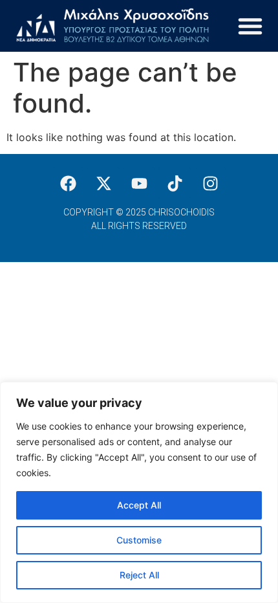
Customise (139, 539)
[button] (250, 25)
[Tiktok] (174, 183)
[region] (139, 492)
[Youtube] (139, 183)
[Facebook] (68, 183)
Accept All (139, 504)
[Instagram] (210, 183)
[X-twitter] (103, 183)
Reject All (139, 574)
